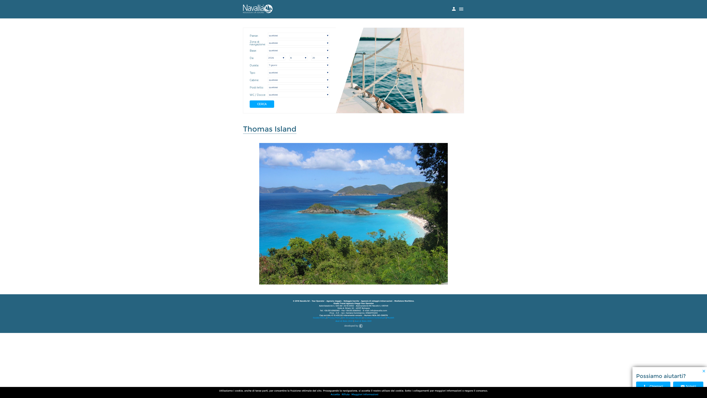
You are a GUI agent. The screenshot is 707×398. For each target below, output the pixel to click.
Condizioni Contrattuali (374, 318)
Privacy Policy (334, 318)
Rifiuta (346, 394)
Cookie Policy (319, 318)
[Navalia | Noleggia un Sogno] (257, 12)
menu (461, 9)
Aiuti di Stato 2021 (363, 321)
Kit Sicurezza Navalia (352, 318)
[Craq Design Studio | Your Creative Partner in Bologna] (353, 325)
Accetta (335, 394)
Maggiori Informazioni (364, 394)
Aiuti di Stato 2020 (344, 321)
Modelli (390, 318)
